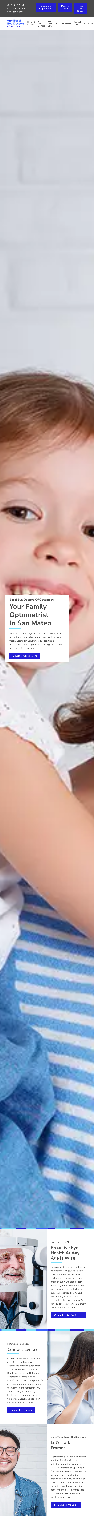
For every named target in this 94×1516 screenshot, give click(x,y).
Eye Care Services (51, 23)
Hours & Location (31, 23)
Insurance (88, 23)
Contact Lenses (77, 23)
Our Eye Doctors (41, 23)
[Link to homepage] (16, 23)
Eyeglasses (66, 23)
